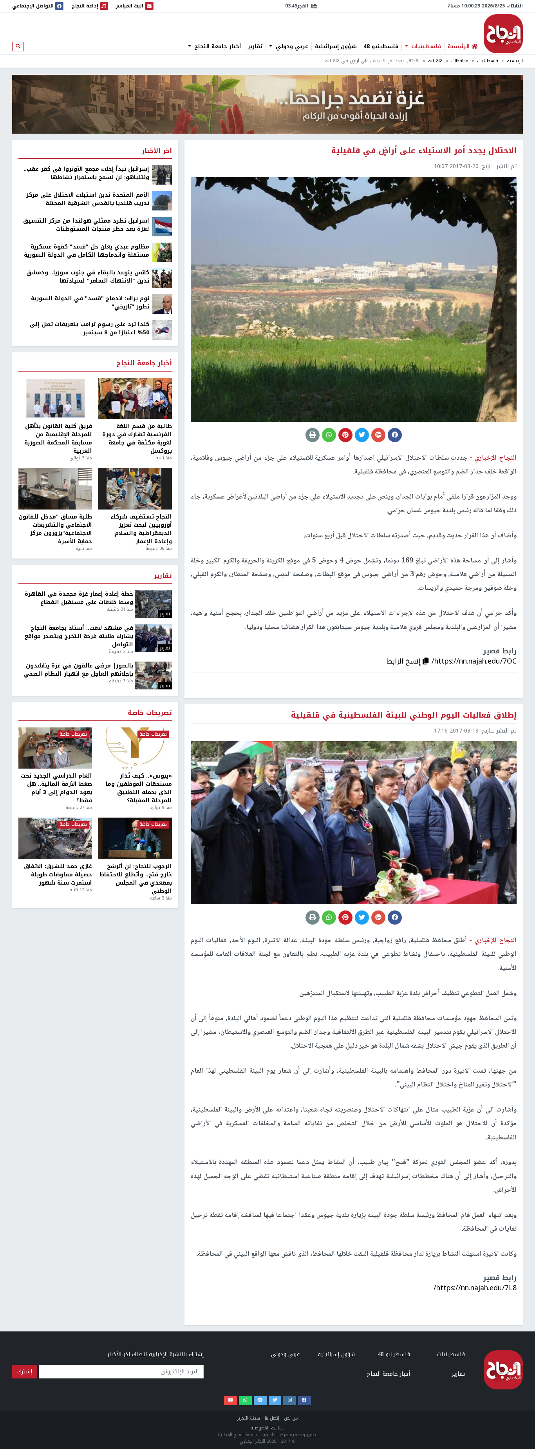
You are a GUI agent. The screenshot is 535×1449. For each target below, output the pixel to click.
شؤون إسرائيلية (336, 46)
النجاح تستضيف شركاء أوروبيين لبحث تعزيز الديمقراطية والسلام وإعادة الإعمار (141, 529)
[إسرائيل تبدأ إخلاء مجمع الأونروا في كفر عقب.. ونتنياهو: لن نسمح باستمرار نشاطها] (162, 174)
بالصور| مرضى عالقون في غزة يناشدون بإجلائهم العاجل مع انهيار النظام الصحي (78, 670)
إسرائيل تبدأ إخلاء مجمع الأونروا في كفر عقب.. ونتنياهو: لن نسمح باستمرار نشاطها (86, 173)
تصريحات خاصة (150, 713)
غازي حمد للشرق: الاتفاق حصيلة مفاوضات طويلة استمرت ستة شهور (58, 874)
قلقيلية (435, 61)
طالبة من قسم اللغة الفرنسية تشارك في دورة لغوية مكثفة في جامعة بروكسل (137, 438)
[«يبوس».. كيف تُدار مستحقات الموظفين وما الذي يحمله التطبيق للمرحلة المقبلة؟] (135, 748)
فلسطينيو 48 (380, 46)
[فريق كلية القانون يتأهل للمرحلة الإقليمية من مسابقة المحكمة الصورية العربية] (55, 398)
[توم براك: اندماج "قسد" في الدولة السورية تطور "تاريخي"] (162, 304)
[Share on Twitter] (362, 435)
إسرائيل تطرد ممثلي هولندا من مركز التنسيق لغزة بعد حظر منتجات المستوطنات (86, 225)
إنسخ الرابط (405, 661)
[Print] (312, 435)
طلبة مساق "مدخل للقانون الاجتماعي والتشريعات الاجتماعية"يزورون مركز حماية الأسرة (55, 529)
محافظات (459, 61)
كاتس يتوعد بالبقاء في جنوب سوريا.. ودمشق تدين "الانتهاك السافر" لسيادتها (87, 276)
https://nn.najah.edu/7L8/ (475, 1288)
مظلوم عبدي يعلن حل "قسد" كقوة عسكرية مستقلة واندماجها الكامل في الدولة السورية (86, 251)
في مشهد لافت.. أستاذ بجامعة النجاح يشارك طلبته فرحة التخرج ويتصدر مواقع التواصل (79, 636)
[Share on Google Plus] (378, 435)
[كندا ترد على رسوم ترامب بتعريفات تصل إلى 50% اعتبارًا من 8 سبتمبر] (162, 330)
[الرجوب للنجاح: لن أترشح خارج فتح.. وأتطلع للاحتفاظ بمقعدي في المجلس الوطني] (135, 838)
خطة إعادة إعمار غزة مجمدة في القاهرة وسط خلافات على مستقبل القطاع (79, 598)
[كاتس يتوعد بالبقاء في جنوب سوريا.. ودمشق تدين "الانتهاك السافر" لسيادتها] (162, 278)
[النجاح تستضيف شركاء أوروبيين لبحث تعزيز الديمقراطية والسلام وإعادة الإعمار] (135, 489)
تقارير (255, 46)
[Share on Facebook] (395, 435)
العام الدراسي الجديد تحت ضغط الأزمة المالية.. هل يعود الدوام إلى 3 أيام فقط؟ (56, 788)
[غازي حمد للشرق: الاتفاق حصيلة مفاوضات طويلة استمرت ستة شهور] (55, 838)
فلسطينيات (425, 46)
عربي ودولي (291, 46)
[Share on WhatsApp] (329, 435)
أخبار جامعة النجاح (216, 46)
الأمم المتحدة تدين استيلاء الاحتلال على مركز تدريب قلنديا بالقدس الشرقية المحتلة (87, 199)
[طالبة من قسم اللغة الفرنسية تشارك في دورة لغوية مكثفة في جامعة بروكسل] (135, 398)
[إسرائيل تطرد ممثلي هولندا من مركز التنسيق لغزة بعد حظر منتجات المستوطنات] (162, 226)
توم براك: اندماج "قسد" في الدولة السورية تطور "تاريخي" (90, 302)
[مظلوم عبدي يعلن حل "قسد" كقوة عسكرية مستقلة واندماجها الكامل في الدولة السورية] (162, 252)
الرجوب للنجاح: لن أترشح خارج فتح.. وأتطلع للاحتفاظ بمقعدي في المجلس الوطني (135, 878)
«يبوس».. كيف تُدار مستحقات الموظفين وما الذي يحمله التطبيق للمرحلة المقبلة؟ (139, 788)
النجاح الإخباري (503, 33)
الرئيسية (515, 61)
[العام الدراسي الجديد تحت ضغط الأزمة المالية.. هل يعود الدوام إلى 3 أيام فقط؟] (55, 748)
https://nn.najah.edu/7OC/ (474, 661)
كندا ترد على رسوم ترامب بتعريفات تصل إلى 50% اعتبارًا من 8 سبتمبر (89, 328)
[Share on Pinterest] (345, 435)
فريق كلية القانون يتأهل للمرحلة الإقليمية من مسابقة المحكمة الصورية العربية (58, 438)
